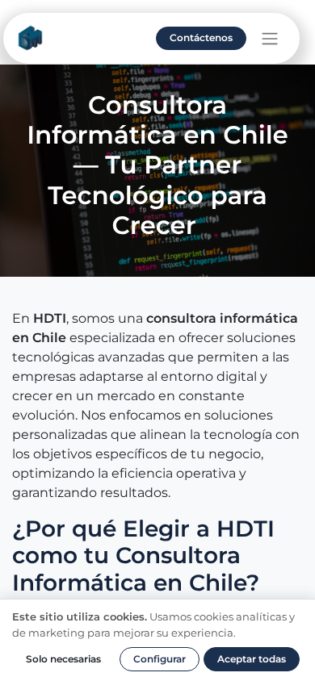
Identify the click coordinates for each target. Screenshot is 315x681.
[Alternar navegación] (270, 38)
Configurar (159, 659)
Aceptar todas (251, 659)
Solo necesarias (63, 659)
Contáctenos (201, 37)
